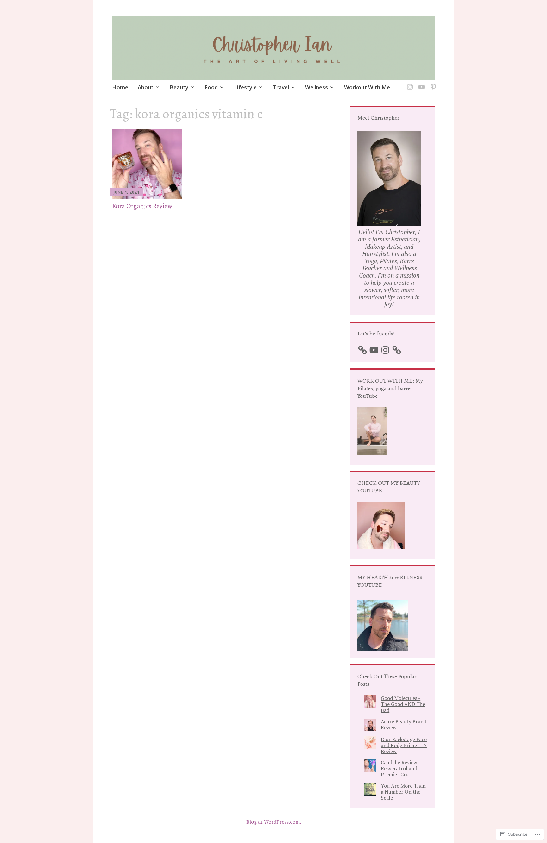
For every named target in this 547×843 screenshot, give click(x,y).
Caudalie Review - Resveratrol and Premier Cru (400, 768)
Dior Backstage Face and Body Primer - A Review (404, 745)
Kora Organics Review (142, 206)
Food (211, 87)
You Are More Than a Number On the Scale (403, 791)
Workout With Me (367, 87)
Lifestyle (245, 87)
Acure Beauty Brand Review (403, 724)
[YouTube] (420, 83)
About (146, 87)
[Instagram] (409, 83)
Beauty (179, 87)
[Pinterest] (432, 83)
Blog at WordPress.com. (273, 821)
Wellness (316, 87)
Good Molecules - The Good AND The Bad (403, 704)
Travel (281, 87)
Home (120, 87)
